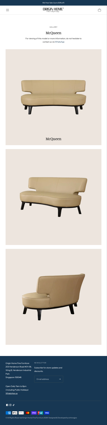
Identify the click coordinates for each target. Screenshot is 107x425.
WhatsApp (59, 42)
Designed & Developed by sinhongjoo (62, 418)
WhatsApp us (12, 393)
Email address (42, 376)
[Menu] (7, 10)
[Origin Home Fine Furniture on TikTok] (14, 405)
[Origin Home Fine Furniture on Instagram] (10, 405)
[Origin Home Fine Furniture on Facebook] (7, 405)
